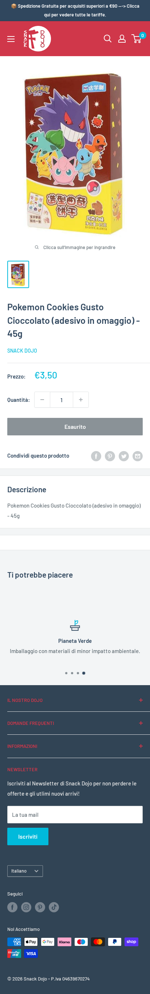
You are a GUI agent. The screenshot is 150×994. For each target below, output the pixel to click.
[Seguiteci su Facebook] (12, 907)
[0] (136, 38)
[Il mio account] (122, 39)
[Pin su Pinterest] (110, 455)
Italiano (19, 871)
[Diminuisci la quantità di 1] (42, 399)
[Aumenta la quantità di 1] (80, 399)
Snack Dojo (22, 350)
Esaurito (75, 426)
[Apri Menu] (11, 39)
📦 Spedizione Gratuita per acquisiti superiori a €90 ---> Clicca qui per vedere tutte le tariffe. (75, 10)
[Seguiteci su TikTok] (54, 907)
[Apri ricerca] (108, 39)
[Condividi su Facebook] (96, 455)
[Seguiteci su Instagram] (26, 907)
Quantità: (18, 399)
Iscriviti (28, 836)
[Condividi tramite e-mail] (138, 455)
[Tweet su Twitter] (124, 455)
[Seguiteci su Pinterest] (40, 907)
